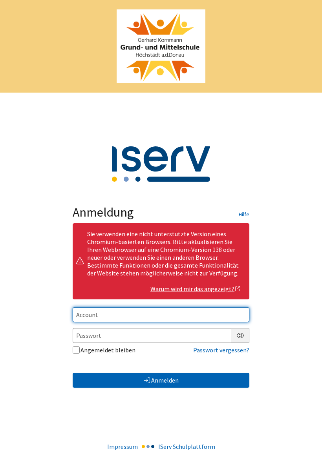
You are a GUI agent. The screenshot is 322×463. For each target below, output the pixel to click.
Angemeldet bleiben (107, 350)
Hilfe (244, 214)
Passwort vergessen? (221, 350)
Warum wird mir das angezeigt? (192, 289)
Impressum (122, 446)
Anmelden (165, 380)
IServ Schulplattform (186, 446)
